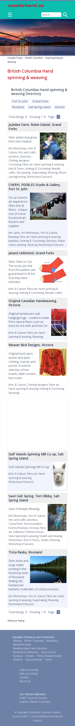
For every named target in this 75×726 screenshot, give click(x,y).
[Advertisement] (37, 423)
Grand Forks (40, 101)
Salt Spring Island (39, 107)
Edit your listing (28, 673)
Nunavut (18, 656)
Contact (24, 677)
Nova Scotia (48, 652)
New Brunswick (22, 644)
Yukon (48, 659)
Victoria (59, 107)
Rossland (18, 107)
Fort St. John (20, 101)
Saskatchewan (33, 659)
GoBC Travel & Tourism (33, 698)
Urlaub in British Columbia (34, 701)
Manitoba (52, 640)
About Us (25, 681)
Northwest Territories (26, 652)
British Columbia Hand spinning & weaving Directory (39, 91)
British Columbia (34, 57)
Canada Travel (14, 57)
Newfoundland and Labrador (30, 648)
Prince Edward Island (49, 656)
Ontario (29, 656)
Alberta (17, 640)
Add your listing (15, 620)
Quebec (18, 659)
